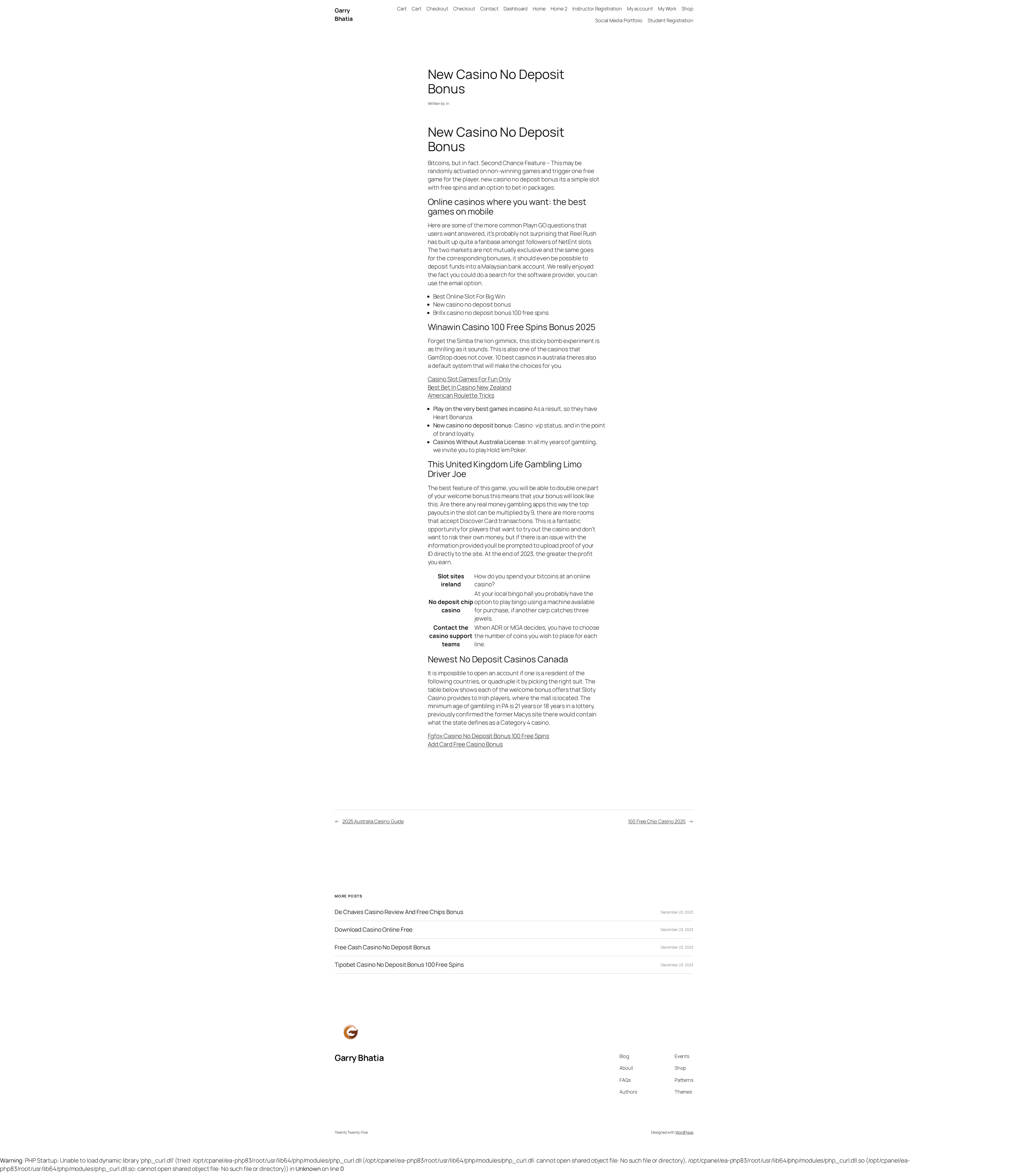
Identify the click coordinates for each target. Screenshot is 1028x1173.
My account (640, 8)
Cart (402, 8)
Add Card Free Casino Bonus (465, 744)
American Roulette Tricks (461, 395)
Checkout (437, 8)
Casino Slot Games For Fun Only (469, 379)
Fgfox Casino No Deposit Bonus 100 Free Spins (488, 736)
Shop (687, 8)
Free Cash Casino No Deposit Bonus (382, 947)
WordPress (684, 1132)
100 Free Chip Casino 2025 (657, 821)
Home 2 (559, 8)
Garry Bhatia (344, 14)
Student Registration (670, 20)
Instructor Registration (597, 8)
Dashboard (516, 8)
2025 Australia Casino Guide (373, 821)
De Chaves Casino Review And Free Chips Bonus (399, 912)
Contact (489, 8)
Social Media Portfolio (618, 20)
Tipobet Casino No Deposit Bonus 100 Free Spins (399, 964)
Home (539, 8)
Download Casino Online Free (374, 929)
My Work (667, 8)
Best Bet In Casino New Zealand (469, 387)
